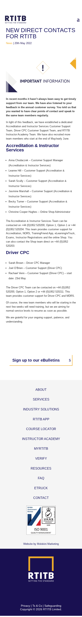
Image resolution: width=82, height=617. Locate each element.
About (41, 389)
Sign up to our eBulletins (36, 360)
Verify (41, 458)
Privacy (25, 605)
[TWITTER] (36, 593)
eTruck (41, 488)
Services (41, 399)
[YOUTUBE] (55, 593)
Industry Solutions (41, 409)
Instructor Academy (41, 439)
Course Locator (41, 429)
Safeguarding (52, 605)
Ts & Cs (37, 605)
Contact (41, 498)
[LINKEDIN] (45, 593)
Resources (41, 468)
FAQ (41, 478)
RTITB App (41, 419)
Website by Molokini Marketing (41, 543)
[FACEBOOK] (27, 593)
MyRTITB (41, 448)
